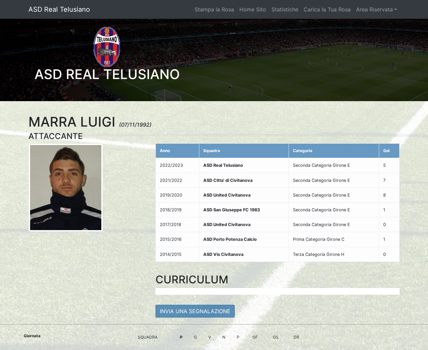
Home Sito (252, 9)
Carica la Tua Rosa (327, 9)
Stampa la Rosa (214, 9)
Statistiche (285, 9)
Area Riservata (374, 9)
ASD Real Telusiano (59, 9)
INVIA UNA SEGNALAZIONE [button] (195, 311)
